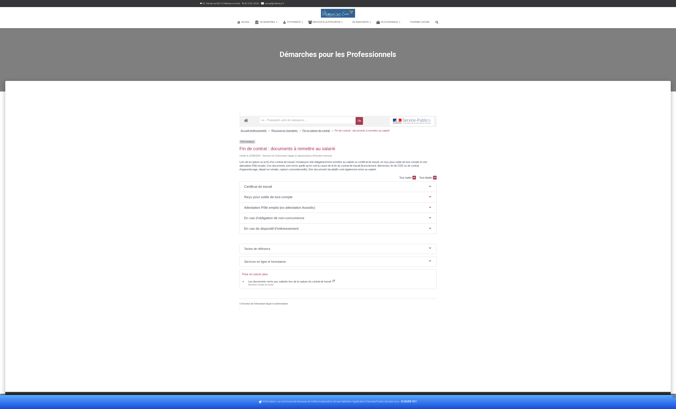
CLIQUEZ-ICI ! (409, 401)
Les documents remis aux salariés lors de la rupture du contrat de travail (290, 281)
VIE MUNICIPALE (268, 22)
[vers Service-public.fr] (412, 121)
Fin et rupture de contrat (316, 130)
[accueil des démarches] (246, 120)
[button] (338, 187)
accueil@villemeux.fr (274, 3)
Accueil (245, 22)
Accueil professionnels (254, 130)
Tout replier (405, 177)
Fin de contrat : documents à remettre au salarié (362, 130)
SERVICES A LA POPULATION (327, 22)
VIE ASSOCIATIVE (360, 22)
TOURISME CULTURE (420, 22)
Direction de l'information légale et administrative (265, 304)
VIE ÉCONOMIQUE (390, 22)
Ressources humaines (284, 130)
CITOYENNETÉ (294, 22)
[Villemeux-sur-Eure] (338, 13)
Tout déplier (426, 177)
